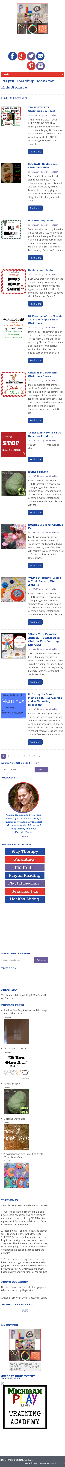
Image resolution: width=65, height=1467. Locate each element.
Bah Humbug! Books (41, 220)
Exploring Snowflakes (14, 1118)
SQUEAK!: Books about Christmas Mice (43, 165)
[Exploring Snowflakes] (16, 1149)
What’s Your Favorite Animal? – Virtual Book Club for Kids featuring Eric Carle (44, 640)
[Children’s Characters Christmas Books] (13, 384)
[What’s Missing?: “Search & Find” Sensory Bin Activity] (13, 589)
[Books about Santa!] (13, 281)
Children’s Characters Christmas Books (42, 374)
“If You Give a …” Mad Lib (16, 1048)
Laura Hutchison (51, 115)
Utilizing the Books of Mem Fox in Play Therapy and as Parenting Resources (45, 700)
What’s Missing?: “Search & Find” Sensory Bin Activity (44, 581)
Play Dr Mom (6, 1459)
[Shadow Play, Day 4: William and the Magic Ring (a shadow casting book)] (16, 1044)
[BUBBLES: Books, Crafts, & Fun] (13, 536)
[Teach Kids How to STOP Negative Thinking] (13, 444)
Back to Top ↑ (58, 1463)
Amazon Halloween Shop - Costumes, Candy (24, 1297)
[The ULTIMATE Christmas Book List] (11, 116)
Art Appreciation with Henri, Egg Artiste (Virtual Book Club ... (23, 1155)
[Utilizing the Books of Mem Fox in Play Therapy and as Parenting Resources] (13, 705)
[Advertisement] (33, 43)
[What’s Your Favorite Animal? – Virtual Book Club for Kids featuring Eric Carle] (13, 645)
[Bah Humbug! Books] (11, 229)
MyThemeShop (42, 1463)
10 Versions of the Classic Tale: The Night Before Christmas (45, 320)
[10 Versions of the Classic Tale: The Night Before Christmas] (13, 327)
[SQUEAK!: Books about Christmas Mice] (11, 173)
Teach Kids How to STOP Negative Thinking (45, 434)
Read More (35, 151)
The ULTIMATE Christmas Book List (41, 109)
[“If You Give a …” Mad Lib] (16, 1079)
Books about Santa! (40, 270)
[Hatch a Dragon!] (13, 483)
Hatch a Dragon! (38, 472)
